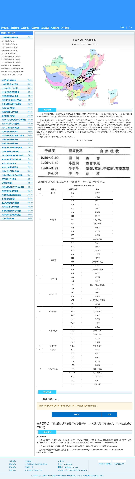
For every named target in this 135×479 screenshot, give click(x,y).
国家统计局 (29, 467)
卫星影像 (25, 28)
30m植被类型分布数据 (9, 50)
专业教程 (35, 28)
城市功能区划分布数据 (9, 53)
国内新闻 (12, 464)
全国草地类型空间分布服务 (10, 62)
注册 (130, 28)
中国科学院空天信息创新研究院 (36, 464)
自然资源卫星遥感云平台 (33, 470)
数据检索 (15, 28)
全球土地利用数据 (7, 41)
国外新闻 (12, 467)
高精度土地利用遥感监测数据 (11, 75)
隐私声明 (12, 470)
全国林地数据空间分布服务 (10, 59)
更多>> (30, 37)
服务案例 (45, 28)
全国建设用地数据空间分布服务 (12, 68)
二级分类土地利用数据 (9, 47)
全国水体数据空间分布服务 (10, 65)
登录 (122, 28)
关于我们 (65, 28)
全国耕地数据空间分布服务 (10, 56)
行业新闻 (55, 28)
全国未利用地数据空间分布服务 (12, 71)
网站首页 (5, 28)
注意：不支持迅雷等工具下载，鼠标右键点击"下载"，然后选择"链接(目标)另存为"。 (68, 406)
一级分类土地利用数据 (9, 44)
